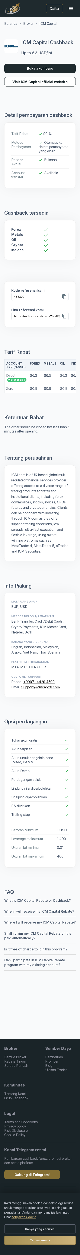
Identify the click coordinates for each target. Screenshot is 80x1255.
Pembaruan (54, 1057)
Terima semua (40, 1240)
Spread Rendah (16, 1065)
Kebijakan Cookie (24, 1217)
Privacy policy (15, 1126)
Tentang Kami (15, 1094)
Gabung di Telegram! (32, 1175)
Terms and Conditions (21, 1122)
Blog (48, 1065)
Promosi (51, 1061)
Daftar (54, 8)
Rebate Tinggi (15, 1061)
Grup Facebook (16, 1098)
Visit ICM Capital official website (40, 82)
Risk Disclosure (16, 1130)
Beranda (10, 23)
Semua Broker (15, 1057)
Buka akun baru (40, 68)
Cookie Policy (15, 1135)
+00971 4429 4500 (39, 682)
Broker (28, 23)
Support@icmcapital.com (40, 687)
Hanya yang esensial (40, 1229)
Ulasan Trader (56, 1070)
